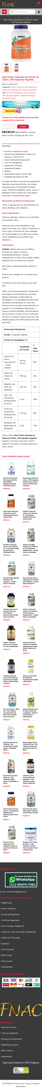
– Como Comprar (7, 949)
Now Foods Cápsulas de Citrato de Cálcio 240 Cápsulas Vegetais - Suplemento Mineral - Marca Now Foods (19, 95)
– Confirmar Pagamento (9, 920)
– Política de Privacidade (10, 938)
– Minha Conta (6, 955)
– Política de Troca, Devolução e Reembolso (18, 932)
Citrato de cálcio (22, 87)
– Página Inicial (6, 903)
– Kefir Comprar (6, 1050)
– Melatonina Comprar (9, 1045)
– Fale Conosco (6, 961)
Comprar (23, 127)
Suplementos (32, 90)
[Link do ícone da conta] (39, 12)
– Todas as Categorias (9, 1033)
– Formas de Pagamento (10, 914)
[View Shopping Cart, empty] (37, 4)
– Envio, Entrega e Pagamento (12, 926)
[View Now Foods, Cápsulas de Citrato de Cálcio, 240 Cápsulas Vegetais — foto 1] (6, 68)
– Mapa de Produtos (8, 1027)
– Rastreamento (6, 967)
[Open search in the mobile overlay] (22, 11)
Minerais (15, 90)
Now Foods (23, 90)
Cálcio (13, 87)
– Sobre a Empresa (7, 908)
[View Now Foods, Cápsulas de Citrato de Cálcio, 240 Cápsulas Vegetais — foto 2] (16, 68)
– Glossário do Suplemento (11, 1039)
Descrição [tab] (6, 146)
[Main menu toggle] (4, 11)
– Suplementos (6, 1056)
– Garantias (4, 944)
